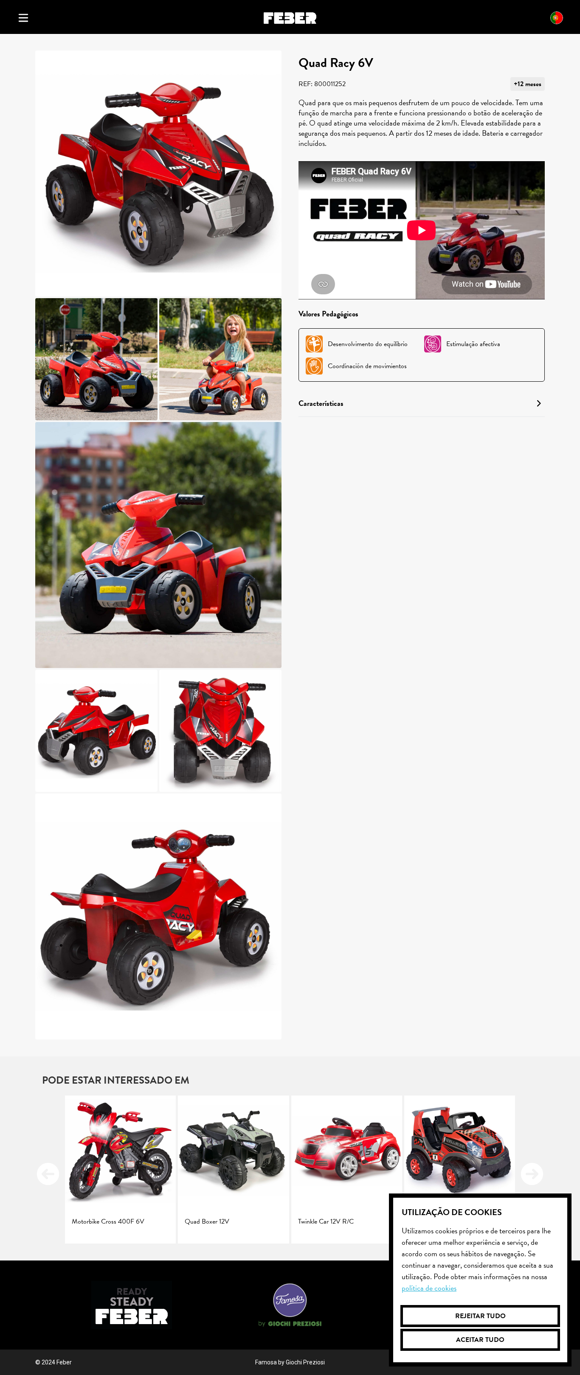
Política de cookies (429, 1288)
